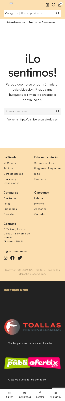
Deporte (9, 214)
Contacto (40, 178)
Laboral (39, 198)
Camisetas (10, 198)
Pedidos (9, 168)
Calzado (39, 214)
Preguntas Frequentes (47, 168)
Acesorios (40, 208)
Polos (7, 203)
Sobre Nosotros (44, 163)
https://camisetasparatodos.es (38, 119)
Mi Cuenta (10, 163)
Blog (37, 173)
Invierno (39, 203)
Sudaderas (10, 208)
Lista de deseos (13, 173)
